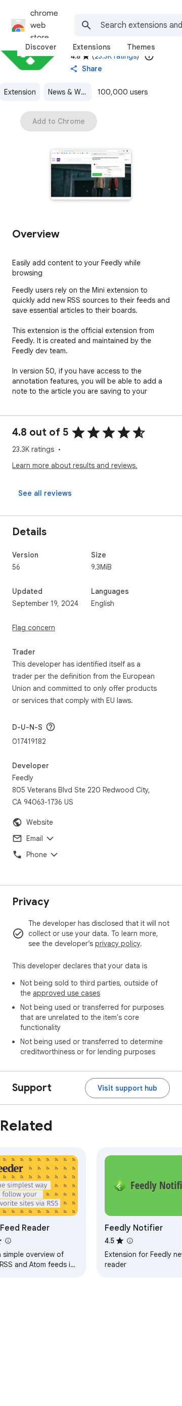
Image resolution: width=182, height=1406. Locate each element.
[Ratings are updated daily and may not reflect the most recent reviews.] (149, 56)
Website (39, 822)
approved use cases (66, 993)
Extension (20, 92)
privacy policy (117, 943)
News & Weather (70, 92)
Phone (36, 854)
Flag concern (33, 627)
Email (34, 838)
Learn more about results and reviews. (75, 465)
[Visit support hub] (127, 1088)
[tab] (41, 47)
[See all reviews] (45, 493)
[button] (91, 176)
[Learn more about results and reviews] (50, 727)
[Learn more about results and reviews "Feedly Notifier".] (130, 1241)
